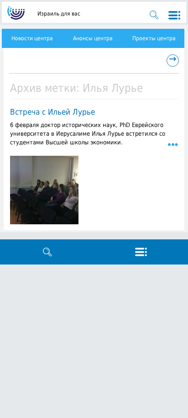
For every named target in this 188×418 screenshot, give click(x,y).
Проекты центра (154, 38)
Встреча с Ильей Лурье (52, 111)
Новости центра (32, 38)
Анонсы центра (93, 38)
